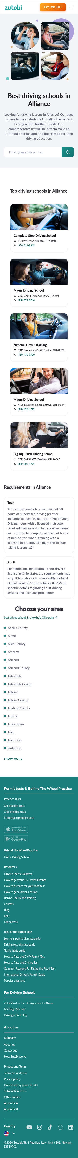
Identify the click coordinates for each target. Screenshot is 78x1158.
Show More (13, 759)
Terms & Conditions (15, 1073)
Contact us (10, 1050)
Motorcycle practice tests (19, 817)
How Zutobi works (15, 1056)
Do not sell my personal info (20, 1085)
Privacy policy (12, 1079)
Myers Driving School (29, 290)
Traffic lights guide (14, 950)
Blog (6, 910)
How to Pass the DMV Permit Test (24, 956)
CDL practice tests (15, 811)
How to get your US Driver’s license (25, 880)
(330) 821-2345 (26, 245)
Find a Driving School (16, 857)
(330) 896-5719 (26, 409)
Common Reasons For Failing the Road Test (29, 968)
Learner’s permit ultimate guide (22, 938)
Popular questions (14, 980)
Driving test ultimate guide (19, 944)
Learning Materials (14, 1009)
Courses (8, 904)
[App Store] (39, 829)
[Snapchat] (60, 1127)
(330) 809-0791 (26, 464)
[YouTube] (29, 1127)
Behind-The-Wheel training (20, 898)
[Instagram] (39, 1127)
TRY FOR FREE (53, 7)
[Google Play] (39, 838)
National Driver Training (30, 345)
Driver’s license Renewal (18, 874)
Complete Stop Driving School (35, 235)
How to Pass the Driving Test (21, 962)
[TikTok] (50, 1127)
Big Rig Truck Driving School (33, 454)
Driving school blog (15, 1015)
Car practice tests (14, 805)
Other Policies (12, 1097)
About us (9, 1044)
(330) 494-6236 (26, 300)
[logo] (13, 7)
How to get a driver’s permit (20, 892)
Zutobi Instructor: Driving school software (29, 1003)
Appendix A (11, 1103)
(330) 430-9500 (26, 354)
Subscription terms (15, 1091)
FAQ (6, 916)
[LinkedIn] (71, 1127)
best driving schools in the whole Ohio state (29, 617)
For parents (10, 922)
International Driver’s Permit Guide (24, 974)
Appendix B (11, 1109)
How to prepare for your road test (24, 886)
